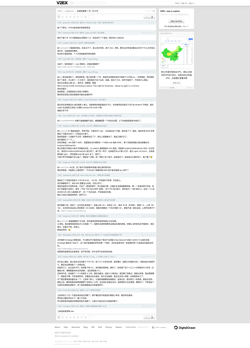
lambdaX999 (67, 200)
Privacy (108, 327)
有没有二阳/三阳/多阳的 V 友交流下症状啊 (100, 200)
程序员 (82, 33)
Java (78, 115)
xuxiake (65, 43)
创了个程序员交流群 (93, 290)
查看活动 (176, 82)
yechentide (63, 221)
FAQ (100, 327)
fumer (65, 115)
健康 (83, 200)
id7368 (172, 88)
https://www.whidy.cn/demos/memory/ (72, 248)
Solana (119, 327)
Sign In (191, 3)
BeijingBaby (67, 235)
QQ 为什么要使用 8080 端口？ (97, 126)
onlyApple (66, 306)
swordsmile (67, 175)
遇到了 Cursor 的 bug (90, 59)
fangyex (66, 99)
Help (66, 327)
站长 (82, 235)
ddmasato (66, 33)
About (57, 327)
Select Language (160, 327)
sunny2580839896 (66, 120)
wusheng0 (63, 131)
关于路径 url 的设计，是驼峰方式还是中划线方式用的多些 (101, 115)
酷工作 (82, 22)
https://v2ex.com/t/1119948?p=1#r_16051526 (76, 66)
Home (177, 3)
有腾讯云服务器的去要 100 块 (96, 306)
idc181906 (67, 290)
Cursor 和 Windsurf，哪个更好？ (95, 99)
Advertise (75, 327)
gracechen (67, 22)
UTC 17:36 (77, 341)
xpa (64, 59)
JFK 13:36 (103, 341)
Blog (86, 327)
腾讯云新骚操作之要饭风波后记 (97, 216)
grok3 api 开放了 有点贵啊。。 (96, 33)
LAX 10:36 (95, 341)
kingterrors (69, 10)
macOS (82, 126)
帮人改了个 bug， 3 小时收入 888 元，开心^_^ (100, 257)
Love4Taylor (64, 167)
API (92, 327)
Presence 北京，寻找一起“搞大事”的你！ (100, 22)
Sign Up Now (176, 21)
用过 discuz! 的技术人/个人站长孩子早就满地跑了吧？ (104, 235)
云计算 (80, 43)
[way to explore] (62, 3)
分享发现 (78, 59)
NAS (82, 175)
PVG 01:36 (86, 341)
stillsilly (65, 257)
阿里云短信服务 (89, 43)
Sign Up (184, 3)
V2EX (59, 10)
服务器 (82, 216)
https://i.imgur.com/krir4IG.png (73, 210)
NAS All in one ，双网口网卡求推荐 (97, 175)
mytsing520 (64, 48)
